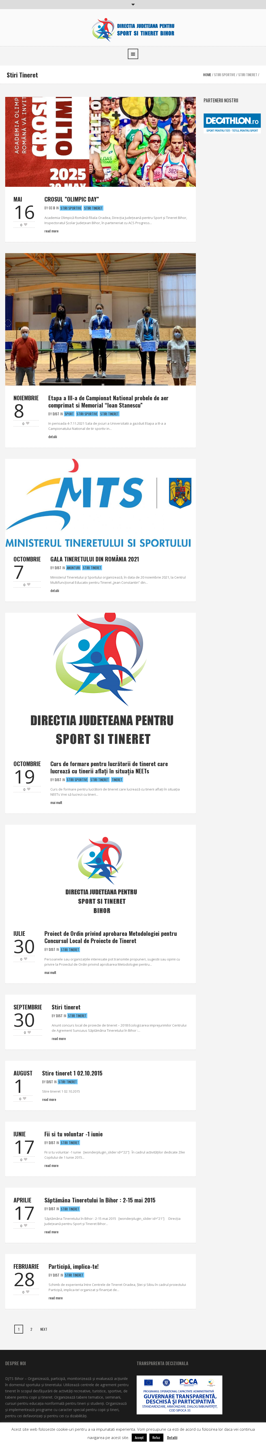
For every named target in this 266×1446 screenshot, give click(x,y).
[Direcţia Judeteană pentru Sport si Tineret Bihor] (133, 28)
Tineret (117, 779)
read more (59, 1038)
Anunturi (73, 567)
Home (207, 74)
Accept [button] (139, 1437)
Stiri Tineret (247, 74)
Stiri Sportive (224, 74)
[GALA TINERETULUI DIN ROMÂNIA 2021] (100, 502)
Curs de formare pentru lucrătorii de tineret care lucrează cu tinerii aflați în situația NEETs (109, 767)
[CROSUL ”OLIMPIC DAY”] (100, 141)
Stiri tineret (66, 1007)
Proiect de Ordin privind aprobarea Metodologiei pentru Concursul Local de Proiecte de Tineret (110, 937)
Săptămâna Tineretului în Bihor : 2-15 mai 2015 (99, 1200)
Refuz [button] (156, 1437)
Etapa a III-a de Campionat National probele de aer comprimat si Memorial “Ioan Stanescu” (108, 401)
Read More (51, 230)
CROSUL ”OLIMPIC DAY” (71, 199)
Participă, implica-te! (74, 1266)
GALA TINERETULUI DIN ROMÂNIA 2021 (94, 559)
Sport (69, 413)
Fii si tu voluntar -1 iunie (73, 1134)
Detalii (52, 436)
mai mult (56, 802)
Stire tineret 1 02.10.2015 (72, 1073)
